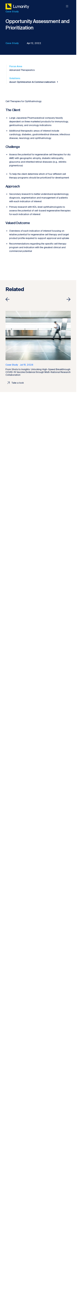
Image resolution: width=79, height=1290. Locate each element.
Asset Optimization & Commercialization (32, 82)
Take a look (18, 382)
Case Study (12, 43)
